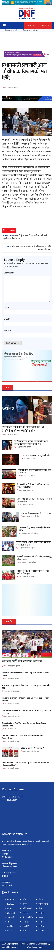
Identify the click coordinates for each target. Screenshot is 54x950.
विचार (41, 899)
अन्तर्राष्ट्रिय (11, 913)
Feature (10, 904)
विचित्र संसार (43, 904)
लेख (24, 931)
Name (7, 307)
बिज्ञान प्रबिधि (28, 917)
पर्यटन (9, 931)
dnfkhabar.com (11, 947)
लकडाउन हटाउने (11, 30)
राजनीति (26, 926)
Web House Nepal (35, 947)
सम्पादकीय (43, 922)
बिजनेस (26, 913)
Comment (9, 273)
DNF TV (45, 25)
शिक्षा (40, 908)
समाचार (41, 913)
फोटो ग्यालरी (27, 908)
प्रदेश (24, 899)
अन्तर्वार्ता (10, 917)
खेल (8, 922)
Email (7, 319)
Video (9, 908)
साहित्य (41, 926)
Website (7, 330)
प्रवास (25, 904)
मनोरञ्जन (26, 922)
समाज (41, 917)
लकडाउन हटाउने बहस (31, 30)
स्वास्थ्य (41, 931)
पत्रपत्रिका (10, 926)
